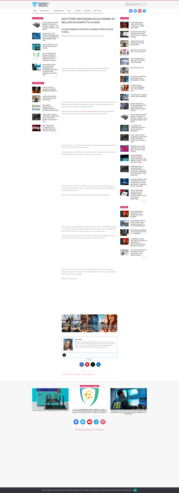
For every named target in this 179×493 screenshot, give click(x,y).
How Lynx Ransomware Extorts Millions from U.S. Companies (138, 231)
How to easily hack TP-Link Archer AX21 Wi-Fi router (50, 46)
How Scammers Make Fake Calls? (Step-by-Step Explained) (138, 60)
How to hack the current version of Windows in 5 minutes (49, 89)
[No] (177, 490)
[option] (71, 323)
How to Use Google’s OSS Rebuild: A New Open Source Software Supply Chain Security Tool (50, 118)
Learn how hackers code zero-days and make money (49, 98)
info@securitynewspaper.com (84, 430)
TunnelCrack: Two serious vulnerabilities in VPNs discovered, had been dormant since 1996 (50, 37)
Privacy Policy (99, 430)
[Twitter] (64, 355)
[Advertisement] (89, 87)
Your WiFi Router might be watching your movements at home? (138, 78)
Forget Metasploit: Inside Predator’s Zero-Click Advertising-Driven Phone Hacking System (139, 107)
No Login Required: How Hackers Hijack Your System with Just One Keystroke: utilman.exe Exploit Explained (139, 183)
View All (56, 77)
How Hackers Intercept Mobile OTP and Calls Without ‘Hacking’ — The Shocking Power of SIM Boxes (50, 26)
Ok (135, 490)
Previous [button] (60, 323)
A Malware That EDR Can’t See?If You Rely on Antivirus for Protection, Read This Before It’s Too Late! (139, 242)
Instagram (90, 374)
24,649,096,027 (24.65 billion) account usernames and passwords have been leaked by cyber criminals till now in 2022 (49, 70)
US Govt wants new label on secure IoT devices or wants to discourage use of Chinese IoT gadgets (49, 57)
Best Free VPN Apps (137, 68)
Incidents (77, 374)
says (103, 231)
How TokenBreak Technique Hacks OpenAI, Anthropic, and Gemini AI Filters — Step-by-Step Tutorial (139, 159)
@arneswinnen (92, 111)
